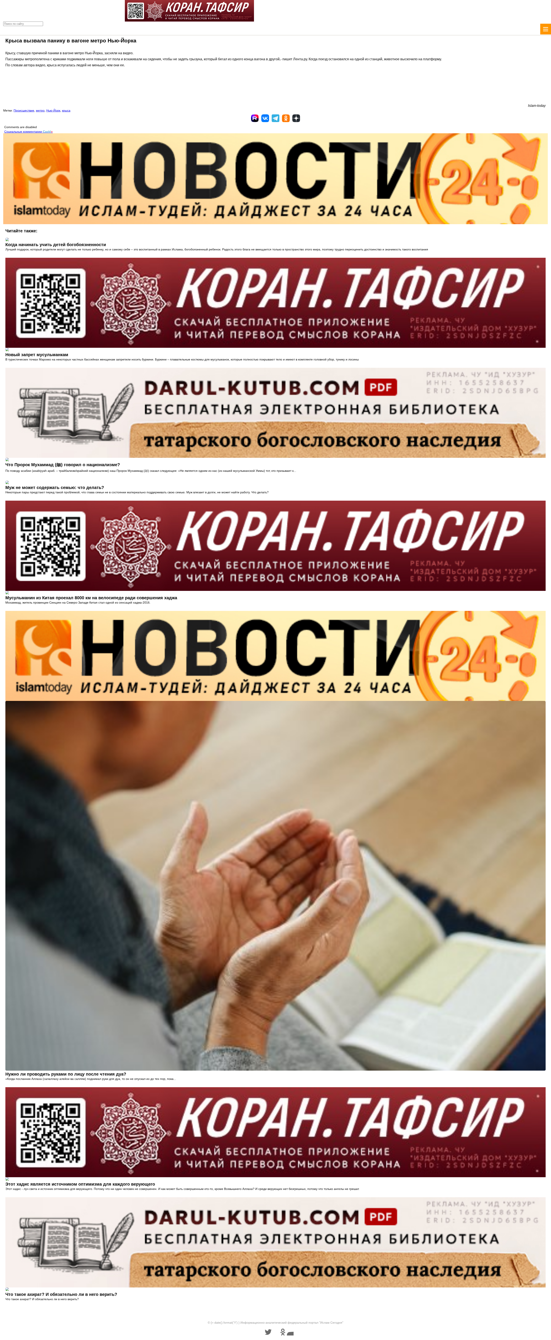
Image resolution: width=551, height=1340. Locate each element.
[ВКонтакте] (265, 118)
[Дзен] (296, 118)
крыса (66, 110)
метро (40, 110)
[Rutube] (255, 118)
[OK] (286, 118)
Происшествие (24, 110)
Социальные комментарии (28, 131)
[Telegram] (275, 118)
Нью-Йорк (53, 110)
